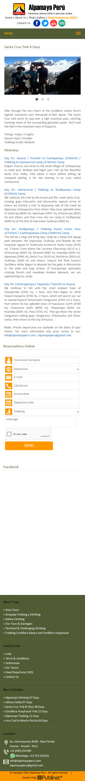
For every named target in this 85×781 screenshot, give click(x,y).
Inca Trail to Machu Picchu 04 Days (26, 720)
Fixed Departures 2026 (62, 17)
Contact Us (23, 23)
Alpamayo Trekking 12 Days (22, 716)
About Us (20, 17)
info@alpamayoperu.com (20, 335)
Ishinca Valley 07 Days (18, 702)
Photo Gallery (37, 17)
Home (8, 17)
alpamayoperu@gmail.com (54, 335)
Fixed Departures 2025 (19, 672)
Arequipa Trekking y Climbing (23, 614)
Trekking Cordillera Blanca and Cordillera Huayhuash (37, 633)
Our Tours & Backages (18, 624)
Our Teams (12, 667)
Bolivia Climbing (15, 619)
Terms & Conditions (17, 658)
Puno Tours (12, 610)
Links (8, 654)
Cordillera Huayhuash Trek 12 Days (26, 711)
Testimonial (12, 663)
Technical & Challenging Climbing (25, 628)
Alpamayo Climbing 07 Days (22, 697)
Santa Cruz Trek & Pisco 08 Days (24, 707)
